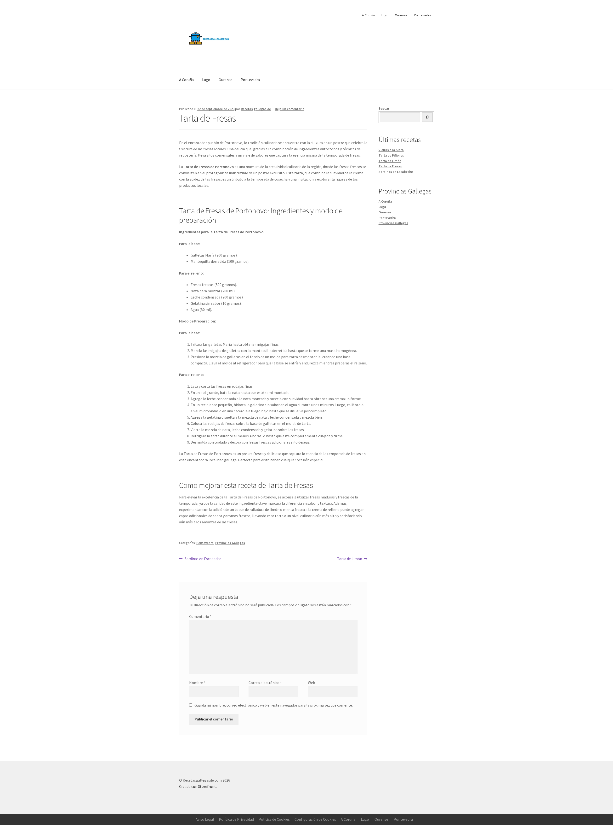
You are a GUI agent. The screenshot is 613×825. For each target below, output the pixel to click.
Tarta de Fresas (390, 166)
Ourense (401, 15)
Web (311, 682)
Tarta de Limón (349, 558)
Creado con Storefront (197, 786)
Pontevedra (422, 15)
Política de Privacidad (236, 819)
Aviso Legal (205, 819)
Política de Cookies (274, 819)
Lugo (384, 15)
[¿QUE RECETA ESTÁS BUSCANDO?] (427, 117)
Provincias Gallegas (230, 543)
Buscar (384, 108)
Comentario (200, 616)
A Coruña (368, 15)
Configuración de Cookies (315, 819)
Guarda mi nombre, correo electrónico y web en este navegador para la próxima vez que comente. (273, 705)
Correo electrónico (265, 682)
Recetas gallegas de (256, 109)
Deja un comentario (289, 109)
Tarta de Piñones (391, 155)
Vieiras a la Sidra (391, 150)
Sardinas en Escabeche (202, 558)
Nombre (197, 682)
